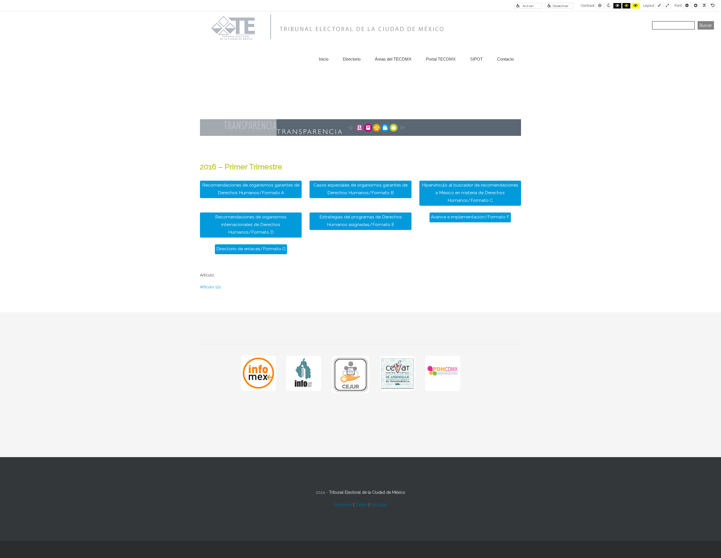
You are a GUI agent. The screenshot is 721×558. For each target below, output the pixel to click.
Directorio (351, 59)
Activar (528, 6)
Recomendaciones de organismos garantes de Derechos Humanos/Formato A (250, 188)
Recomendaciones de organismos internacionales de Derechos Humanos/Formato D (250, 224)
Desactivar (560, 6)
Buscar (706, 25)
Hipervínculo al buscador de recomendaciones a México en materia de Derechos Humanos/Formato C (470, 192)
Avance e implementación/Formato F (470, 217)
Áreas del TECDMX (393, 59)
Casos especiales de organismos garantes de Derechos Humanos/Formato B (360, 188)
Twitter (361, 504)
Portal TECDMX (441, 59)
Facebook (343, 504)
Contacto (505, 59)
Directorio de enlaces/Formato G (251, 248)
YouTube (379, 504)
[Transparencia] (325, 28)
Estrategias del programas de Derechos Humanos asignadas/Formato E (360, 220)
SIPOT (476, 59)
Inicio (323, 59)
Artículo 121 (210, 287)
